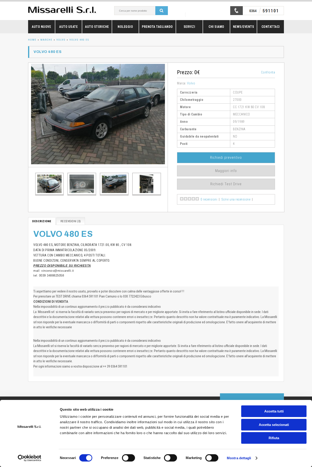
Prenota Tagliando (157, 27)
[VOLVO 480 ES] (98, 115)
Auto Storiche (97, 27)
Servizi (189, 27)
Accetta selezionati (274, 425)
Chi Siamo (216, 27)
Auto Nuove (41, 27)
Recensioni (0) (71, 221)
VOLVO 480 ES (79, 39)
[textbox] (139, 10)
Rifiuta (274, 438)
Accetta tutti (274, 411)
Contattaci (271, 27)
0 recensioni (209, 199)
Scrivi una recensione (236, 199)
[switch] (128, 458)
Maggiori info (226, 171)
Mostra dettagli (239, 458)
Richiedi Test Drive (226, 184)
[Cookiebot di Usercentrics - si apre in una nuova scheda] (30, 458)
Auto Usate (68, 27)
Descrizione (41, 221)
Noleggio (125, 27)
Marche (46, 39)
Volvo (61, 39)
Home (32, 39)
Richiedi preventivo (226, 157)
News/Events (243, 27)
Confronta (268, 72)
